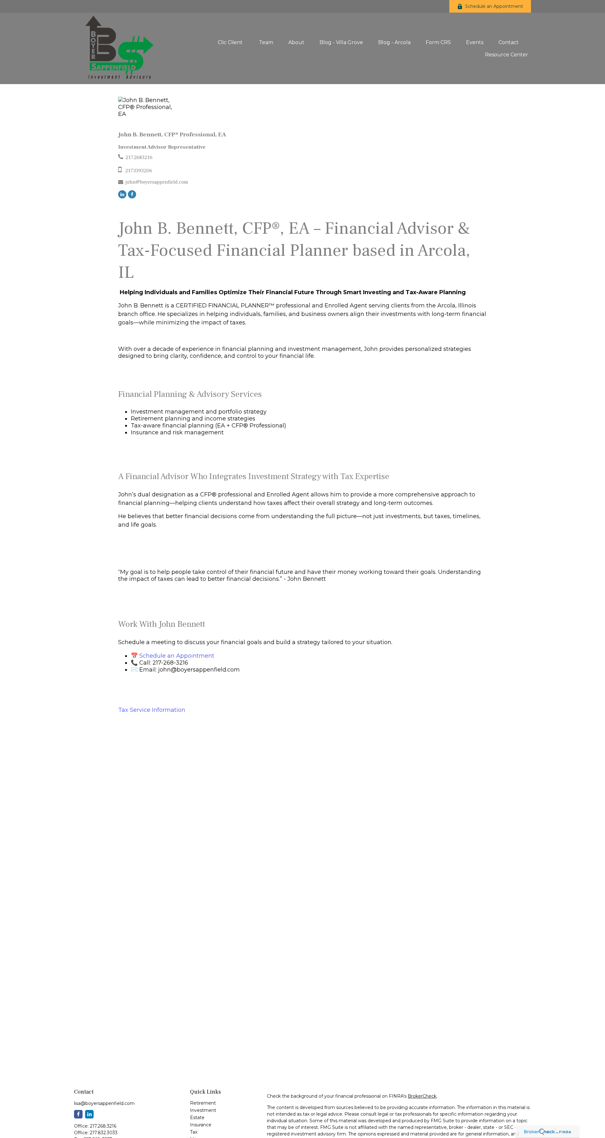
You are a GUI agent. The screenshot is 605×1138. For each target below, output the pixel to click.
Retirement (203, 1103)
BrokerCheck (422, 1096)
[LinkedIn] (122, 194)
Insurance (200, 1125)
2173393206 (138, 171)
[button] (231, 42)
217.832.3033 (104, 1132)
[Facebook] (132, 194)
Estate (197, 1117)
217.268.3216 (103, 1126)
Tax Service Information (151, 709)
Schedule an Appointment (494, 6)
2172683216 (139, 157)
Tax (193, 1132)
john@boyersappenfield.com (156, 182)
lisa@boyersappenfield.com (104, 1103)
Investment (203, 1110)
